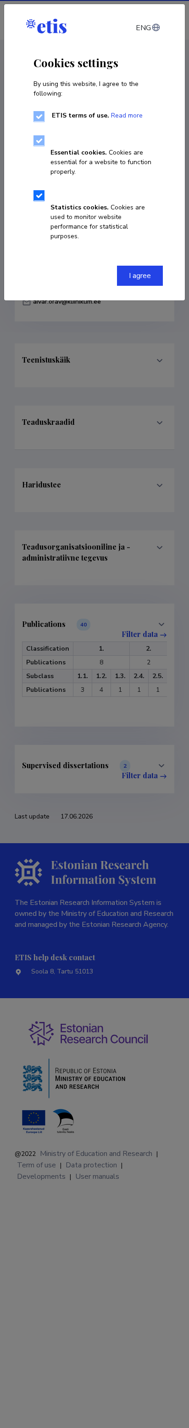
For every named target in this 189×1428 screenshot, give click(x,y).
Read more (127, 115)
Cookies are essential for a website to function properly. (100, 162)
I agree (140, 276)
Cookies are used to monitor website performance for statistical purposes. (97, 222)
